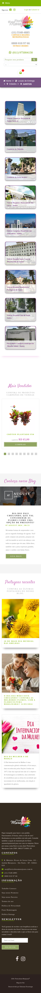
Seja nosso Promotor (10, 893)
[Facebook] (10, 10)
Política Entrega (8, 914)
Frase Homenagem (9, 910)
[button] (5, 454)
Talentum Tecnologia (26, 986)
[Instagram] (14, 10)
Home (8, 81)
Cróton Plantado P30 (20, 434)
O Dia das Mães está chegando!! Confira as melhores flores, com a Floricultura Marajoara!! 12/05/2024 (19, 700)
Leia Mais (16, 556)
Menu (7, 3)
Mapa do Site (20, 983)
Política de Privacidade (11, 906)
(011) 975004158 (22, 52)
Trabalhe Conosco (9, 888)
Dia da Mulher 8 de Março (16, 758)
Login (26, 10)
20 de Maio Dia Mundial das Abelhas (19, 642)
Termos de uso (8, 901)
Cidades (12, 84)
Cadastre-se (35, 10)
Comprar (20, 444)
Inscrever (10, 947)
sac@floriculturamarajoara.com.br (19, 869)
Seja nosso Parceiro (10, 897)
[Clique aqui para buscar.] (34, 59)
